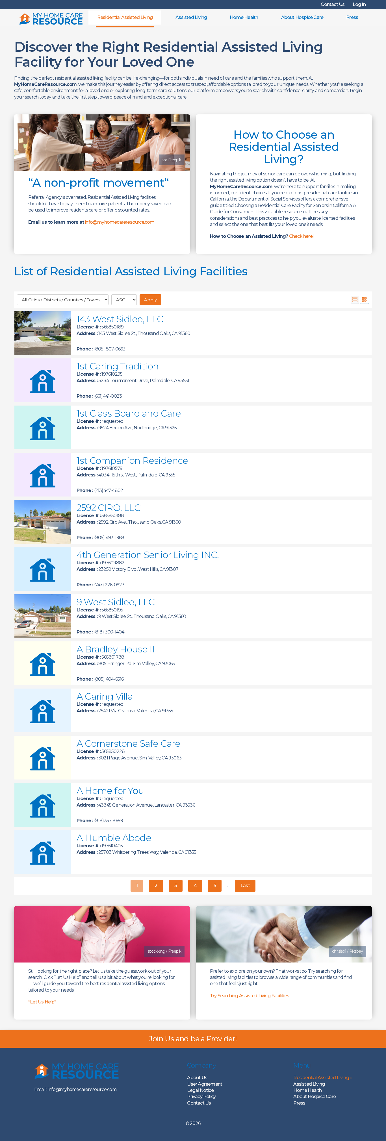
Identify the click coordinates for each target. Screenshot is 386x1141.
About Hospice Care (302, 17)
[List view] (355, 300)
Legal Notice (200, 1090)
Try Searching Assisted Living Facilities (249, 995)
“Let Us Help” (42, 1002)
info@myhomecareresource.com (119, 222)
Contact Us (332, 4)
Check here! (301, 236)
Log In (359, 4)
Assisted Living (191, 17)
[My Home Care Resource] (51, 17)
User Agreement (204, 1084)
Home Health (244, 17)
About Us (197, 1077)
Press (352, 17)
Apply (150, 299)
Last (245, 885)
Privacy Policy (201, 1096)
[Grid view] (365, 300)
